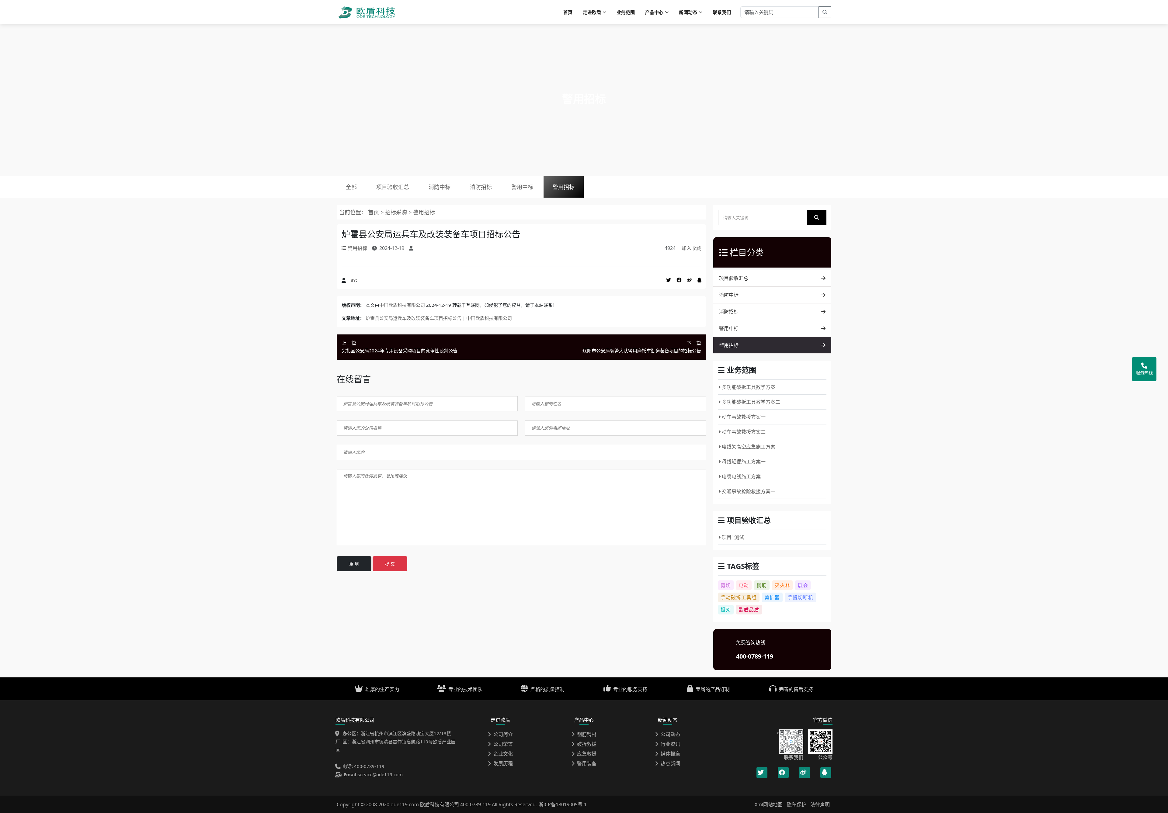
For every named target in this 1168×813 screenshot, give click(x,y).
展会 (803, 585)
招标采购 (396, 212)
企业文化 (503, 753)
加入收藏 (691, 248)
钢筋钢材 (586, 734)
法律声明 (820, 804)
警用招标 (564, 187)
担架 (726, 609)
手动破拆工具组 (739, 597)
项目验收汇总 (392, 187)
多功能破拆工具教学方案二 (751, 402)
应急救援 (586, 753)
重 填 (354, 564)
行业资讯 (670, 744)
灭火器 (782, 585)
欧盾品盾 (749, 609)
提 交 (390, 564)
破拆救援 (586, 744)
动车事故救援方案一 (744, 416)
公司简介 (503, 734)
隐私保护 (796, 804)
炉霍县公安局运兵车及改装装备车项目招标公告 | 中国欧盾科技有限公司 (439, 318)
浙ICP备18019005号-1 (562, 804)
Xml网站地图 (769, 804)
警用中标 (522, 187)
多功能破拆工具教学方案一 (751, 387)
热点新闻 (670, 763)
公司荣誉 (503, 744)
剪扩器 (772, 597)
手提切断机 (800, 597)
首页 (567, 12)
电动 (744, 585)
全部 (351, 187)
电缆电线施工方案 (741, 476)
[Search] (825, 12)
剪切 (726, 585)
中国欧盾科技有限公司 (402, 305)
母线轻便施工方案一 (744, 461)
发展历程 (503, 763)
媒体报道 (670, 753)
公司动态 (670, 734)
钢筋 (761, 585)
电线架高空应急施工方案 (748, 446)
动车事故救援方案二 (744, 431)
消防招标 (481, 187)
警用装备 (586, 763)
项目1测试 (733, 537)
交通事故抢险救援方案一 (748, 491)
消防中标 (439, 187)
